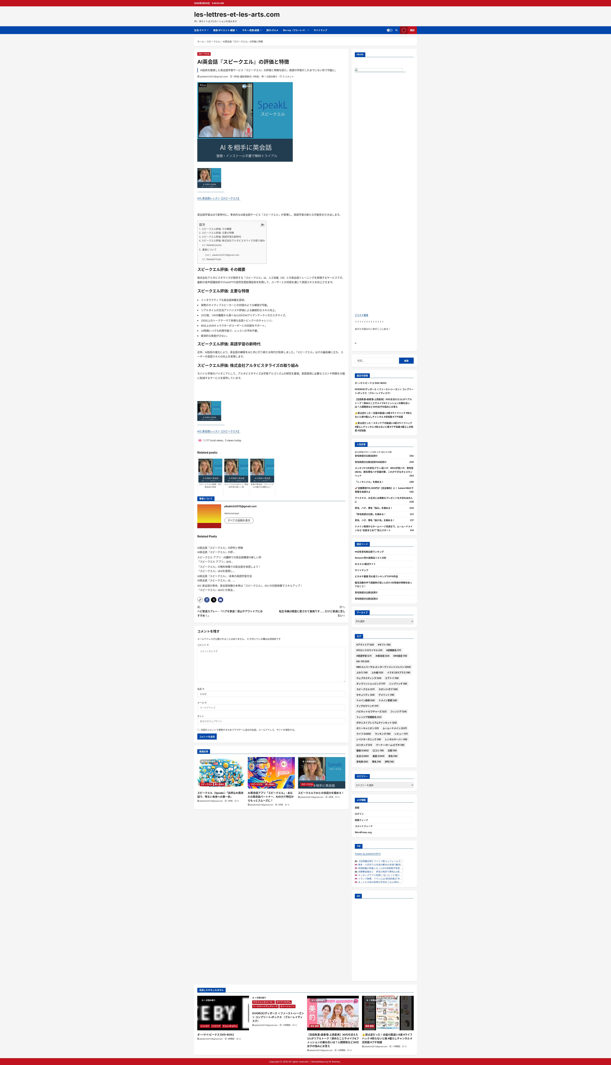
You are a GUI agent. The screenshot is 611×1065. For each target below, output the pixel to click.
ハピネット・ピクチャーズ (371, 711)
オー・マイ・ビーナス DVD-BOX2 (370, 383)
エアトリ (392, 678)
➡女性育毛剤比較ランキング (369, 551)
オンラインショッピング (370, 683)
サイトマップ (320, 30)
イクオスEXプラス (398, 672)
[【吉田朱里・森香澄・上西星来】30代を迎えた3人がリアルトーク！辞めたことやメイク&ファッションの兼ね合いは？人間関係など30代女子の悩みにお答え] (333, 1013)
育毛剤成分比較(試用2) (366, 598)
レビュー (401, 733)
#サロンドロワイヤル (369, 650)
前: (230, 611)
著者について (209, 249)
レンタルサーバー (396, 739)
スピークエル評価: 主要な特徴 (218, 232)
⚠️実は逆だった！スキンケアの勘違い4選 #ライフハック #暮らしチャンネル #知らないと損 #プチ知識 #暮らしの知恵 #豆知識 (384, 427)
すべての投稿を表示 (239, 520)
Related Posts (214, 259)
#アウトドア (365, 644)
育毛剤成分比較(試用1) (366, 455)
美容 (378, 756)
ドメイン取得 (365, 700)
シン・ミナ (205, 1026)
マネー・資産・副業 (250, 30)
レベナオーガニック (368, 739)
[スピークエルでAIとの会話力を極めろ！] (321, 773)
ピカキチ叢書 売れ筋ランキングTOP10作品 (376, 576)
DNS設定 (400, 655)
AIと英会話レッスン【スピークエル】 (218, 198)
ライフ (363, 733)
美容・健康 (314, 1026)
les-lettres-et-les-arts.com (237, 14)
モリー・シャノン (287, 1006)
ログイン (359, 813)
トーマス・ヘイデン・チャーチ (265, 1006)
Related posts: (214, 245)
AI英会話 (382, 655)
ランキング (382, 733)
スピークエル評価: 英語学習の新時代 (221, 236)
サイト (200, 716)
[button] (200, 599)
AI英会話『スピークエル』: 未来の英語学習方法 (224, 576)
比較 (392, 750)
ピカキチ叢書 (361, 315)
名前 (200, 688)
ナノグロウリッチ (367, 706)
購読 (412, 30)
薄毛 (376, 761)
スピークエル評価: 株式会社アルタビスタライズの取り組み (233, 240)
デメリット (386, 694)
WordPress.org (363, 832)
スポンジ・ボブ (388, 689)
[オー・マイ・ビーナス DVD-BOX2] (223, 1013)
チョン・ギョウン (230, 1026)
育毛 (392, 756)
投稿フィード (361, 820)
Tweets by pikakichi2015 (368, 853)
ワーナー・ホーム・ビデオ (390, 745)
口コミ (378, 750)
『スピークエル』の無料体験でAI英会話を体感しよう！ (229, 566)
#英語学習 (364, 655)
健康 (362, 750)
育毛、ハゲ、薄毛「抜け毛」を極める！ (375, 520)
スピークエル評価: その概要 (217, 228)
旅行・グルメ (272, 30)
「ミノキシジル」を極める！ (369, 481)
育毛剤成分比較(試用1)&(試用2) (370, 462)
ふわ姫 (377, 672)
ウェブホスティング (368, 678)
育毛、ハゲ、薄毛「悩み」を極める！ (374, 508)
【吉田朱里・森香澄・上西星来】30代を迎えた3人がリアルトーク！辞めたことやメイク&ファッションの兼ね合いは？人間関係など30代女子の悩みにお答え (383, 403)
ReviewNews (318, 1061)
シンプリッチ (398, 683)
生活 (362, 756)
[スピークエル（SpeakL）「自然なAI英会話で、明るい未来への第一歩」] (221, 773)
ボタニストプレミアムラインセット (376, 722)
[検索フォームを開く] (396, 30)
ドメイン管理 (388, 700)
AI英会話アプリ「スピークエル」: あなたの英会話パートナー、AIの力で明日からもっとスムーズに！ (271, 796)
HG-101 (362, 661)
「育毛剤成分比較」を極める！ (370, 514)
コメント (203, 644)
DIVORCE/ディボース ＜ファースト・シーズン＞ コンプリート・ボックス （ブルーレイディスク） (278, 1017)
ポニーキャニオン (367, 728)
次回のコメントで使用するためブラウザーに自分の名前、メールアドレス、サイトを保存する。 (248, 729)
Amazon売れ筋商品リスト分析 (370, 557)
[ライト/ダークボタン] (390, 30)
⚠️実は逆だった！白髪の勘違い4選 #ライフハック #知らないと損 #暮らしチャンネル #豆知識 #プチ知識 (387, 1038)
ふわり (362, 672)
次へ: (312, 611)
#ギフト (384, 644)
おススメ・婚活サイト (365, 564)
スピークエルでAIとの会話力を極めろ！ (321, 792)
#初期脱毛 (393, 650)
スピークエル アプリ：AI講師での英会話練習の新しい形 (229, 557)
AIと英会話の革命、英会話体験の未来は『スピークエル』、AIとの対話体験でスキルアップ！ (250, 585)
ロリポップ (364, 745)
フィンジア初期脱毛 (368, 717)
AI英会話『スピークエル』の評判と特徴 (220, 548)
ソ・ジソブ (216, 1026)
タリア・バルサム (284, 1002)
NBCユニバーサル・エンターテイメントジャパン (383, 667)
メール (202, 702)
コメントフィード (364, 826)
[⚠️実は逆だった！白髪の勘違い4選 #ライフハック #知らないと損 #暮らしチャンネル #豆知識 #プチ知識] (388, 1013)
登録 (357, 807)
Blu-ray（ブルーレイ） (295, 30)
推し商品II (219, 784)
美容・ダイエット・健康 (224, 30)
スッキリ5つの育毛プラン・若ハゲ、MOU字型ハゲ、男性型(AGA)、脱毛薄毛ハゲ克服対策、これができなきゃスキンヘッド (384, 472)
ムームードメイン (395, 728)
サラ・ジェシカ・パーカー (263, 1002)
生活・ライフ (200, 30)
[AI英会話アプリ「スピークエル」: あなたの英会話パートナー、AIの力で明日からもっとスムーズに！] (271, 773)
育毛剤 (362, 761)
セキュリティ (365, 694)
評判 (389, 761)
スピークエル (204, 54)
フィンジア (398, 711)
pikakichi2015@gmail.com (214, 76)
